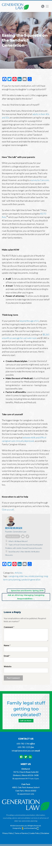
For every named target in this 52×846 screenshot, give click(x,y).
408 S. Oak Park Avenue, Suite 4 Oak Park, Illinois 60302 (25, 789)
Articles (18, 572)
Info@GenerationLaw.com (23, 750)
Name (7, 645)
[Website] (27, 536)
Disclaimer (45, 833)
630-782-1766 (23, 743)
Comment (9, 627)
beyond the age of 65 (29, 321)
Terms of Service (21, 833)
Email (7, 656)
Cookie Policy (34, 833)
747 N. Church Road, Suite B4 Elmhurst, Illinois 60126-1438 (25, 773)
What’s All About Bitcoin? (18, 541)
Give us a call (8, 509)
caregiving (13, 576)
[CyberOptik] (37, 828)
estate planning (36, 576)
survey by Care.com (40, 180)
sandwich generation (31, 579)
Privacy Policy (7, 833)
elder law (23, 576)
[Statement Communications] (22, 828)
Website (7, 666)
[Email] (23, 536)
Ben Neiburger (13, 528)
